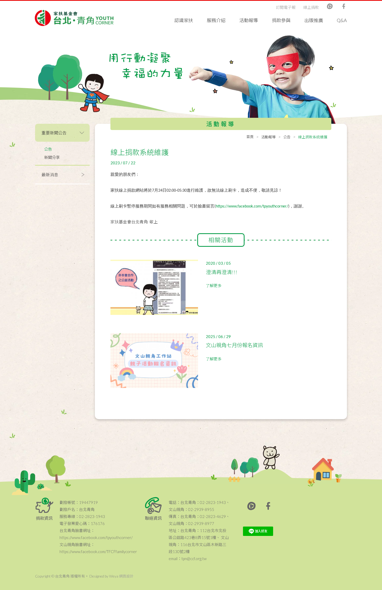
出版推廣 (313, 20)
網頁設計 (126, 576)
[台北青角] (74, 18)
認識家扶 (183, 20)
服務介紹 (216, 20)
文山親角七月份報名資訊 (234, 345)
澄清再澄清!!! (221, 272)
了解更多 (213, 285)
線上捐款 (311, 7)
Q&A (342, 20)
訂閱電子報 (285, 7)
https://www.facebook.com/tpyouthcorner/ (252, 206)
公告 (48, 149)
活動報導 (248, 20)
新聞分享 (52, 157)
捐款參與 (281, 20)
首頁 (250, 136)
